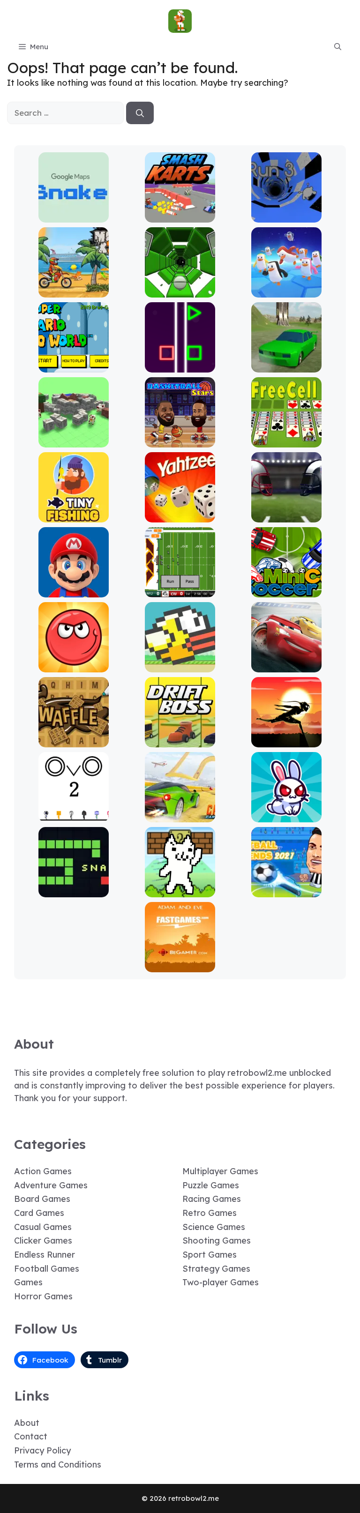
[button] (338, 47)
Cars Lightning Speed (286, 665)
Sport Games (209, 1254)
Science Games (213, 1227)
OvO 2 (73, 815)
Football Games (46, 1268)
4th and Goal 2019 (286, 515)
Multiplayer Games (220, 1171)
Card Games (39, 1212)
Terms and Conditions (57, 1464)
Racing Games (211, 1198)
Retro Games (209, 1212)
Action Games (43, 1171)
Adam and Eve (180, 965)
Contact (30, 1436)
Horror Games (43, 1296)
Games (28, 1282)
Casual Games (43, 1227)
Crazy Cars (180, 815)
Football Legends (286, 890)
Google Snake (73, 215)
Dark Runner (286, 740)
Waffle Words (73, 740)
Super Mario (74, 590)
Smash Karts (180, 215)
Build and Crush (73, 440)
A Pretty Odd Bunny (286, 815)
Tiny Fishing (74, 515)
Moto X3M (73, 290)
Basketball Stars (180, 440)
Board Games (42, 1198)
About (26, 1422)
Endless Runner (44, 1254)
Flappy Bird (180, 665)
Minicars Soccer (286, 590)
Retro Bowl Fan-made (180, 590)
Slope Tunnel (180, 290)
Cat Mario (180, 890)
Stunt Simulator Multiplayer (286, 361)
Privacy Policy (42, 1450)
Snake (73, 890)
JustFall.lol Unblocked (286, 290)
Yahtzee (180, 515)
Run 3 (287, 215)
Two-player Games (220, 1282)
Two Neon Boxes (180, 365)
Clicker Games (43, 1240)
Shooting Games (216, 1240)
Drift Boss (180, 740)
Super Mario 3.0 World (73, 365)
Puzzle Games (210, 1185)
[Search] (140, 113)
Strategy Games (216, 1268)
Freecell (286, 440)
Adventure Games (51, 1185)
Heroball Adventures (73, 665)
